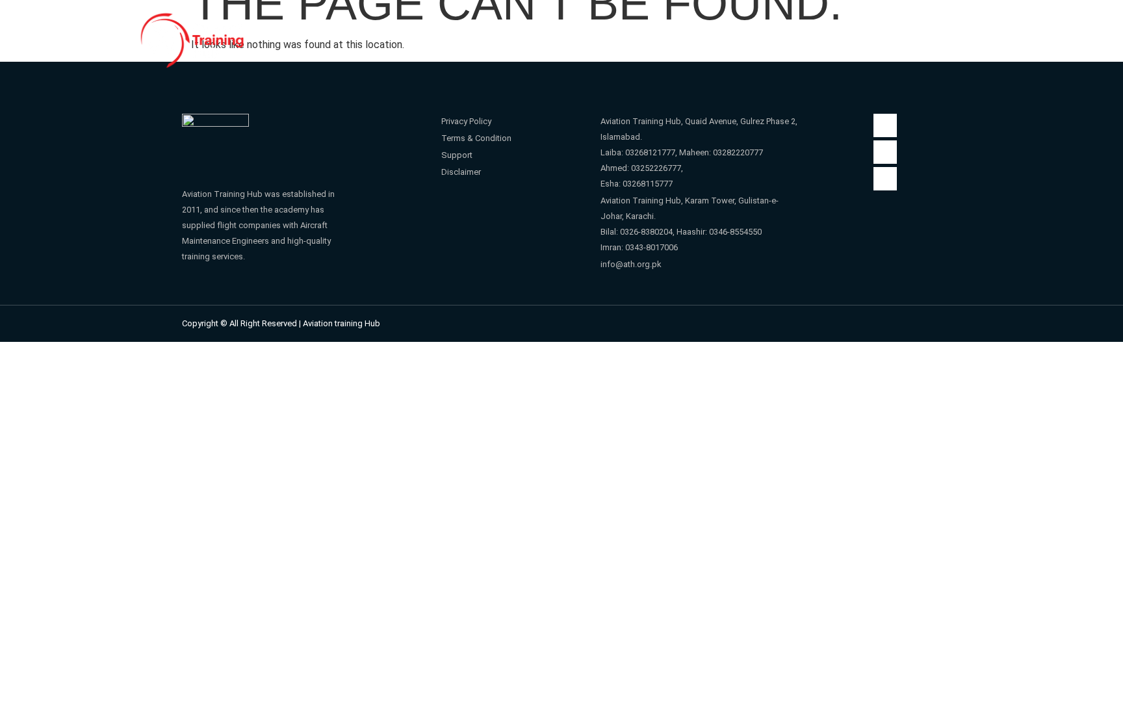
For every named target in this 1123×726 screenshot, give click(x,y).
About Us (451, 37)
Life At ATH (730, 37)
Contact (903, 37)
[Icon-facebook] (885, 125)
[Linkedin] (885, 178)
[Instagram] (885, 152)
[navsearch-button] (975, 36)
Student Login (549, 37)
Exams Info (828, 37)
